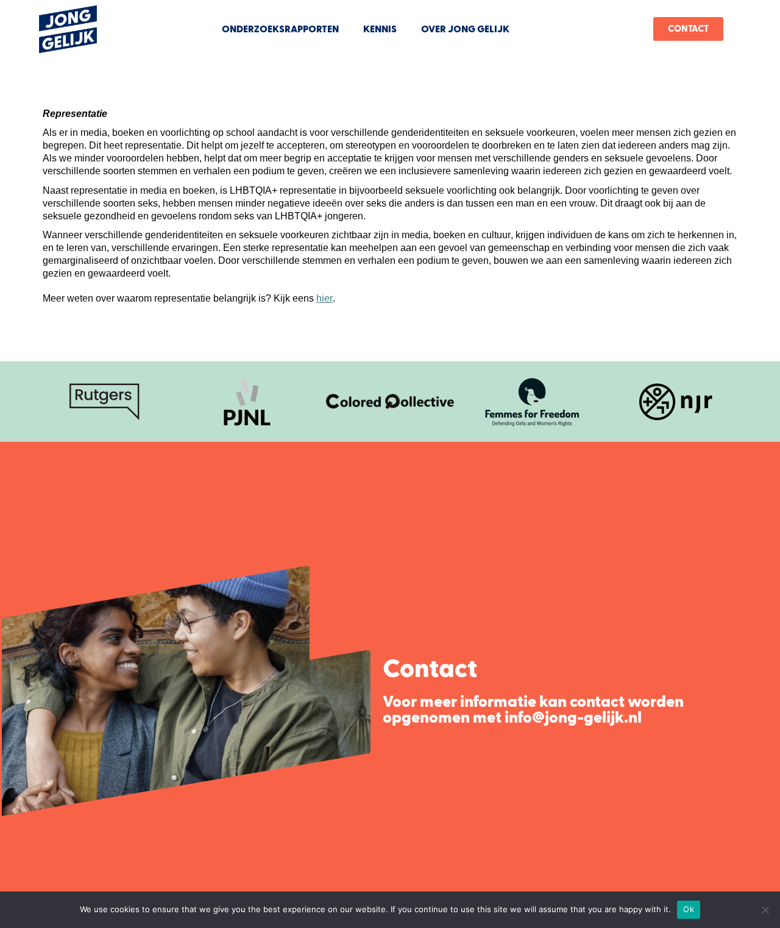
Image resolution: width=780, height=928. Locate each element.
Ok (688, 909)
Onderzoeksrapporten (280, 29)
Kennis (380, 29)
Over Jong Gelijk (465, 29)
